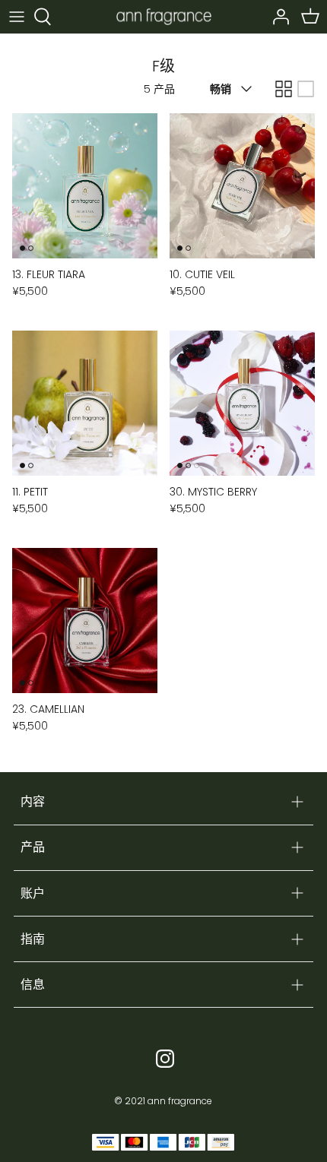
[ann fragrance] (163, 16)
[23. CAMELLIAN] (84, 620)
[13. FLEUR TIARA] (84, 185)
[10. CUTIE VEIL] (242, 185)
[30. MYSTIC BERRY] (242, 403)
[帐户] (277, 16)
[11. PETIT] (84, 403)
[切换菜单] (16, 16)
